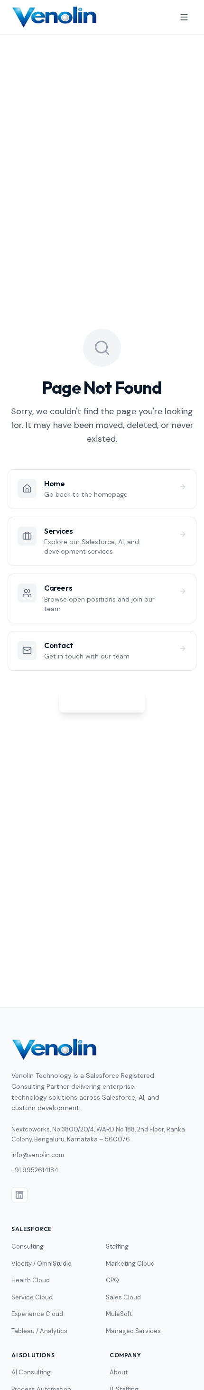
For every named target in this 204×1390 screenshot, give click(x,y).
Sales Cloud (123, 1297)
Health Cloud (30, 1280)
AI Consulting (31, 1372)
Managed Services (133, 1331)
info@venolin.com (37, 1155)
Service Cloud (32, 1297)
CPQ (112, 1280)
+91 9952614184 (34, 1170)
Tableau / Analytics (39, 1331)
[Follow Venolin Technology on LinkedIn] (19, 1195)
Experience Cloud (37, 1314)
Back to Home (107, 701)
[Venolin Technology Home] (54, 17)
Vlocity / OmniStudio (41, 1264)
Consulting (27, 1246)
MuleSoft (119, 1314)
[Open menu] (184, 17)
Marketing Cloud (130, 1264)
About (119, 1372)
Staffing (117, 1246)
